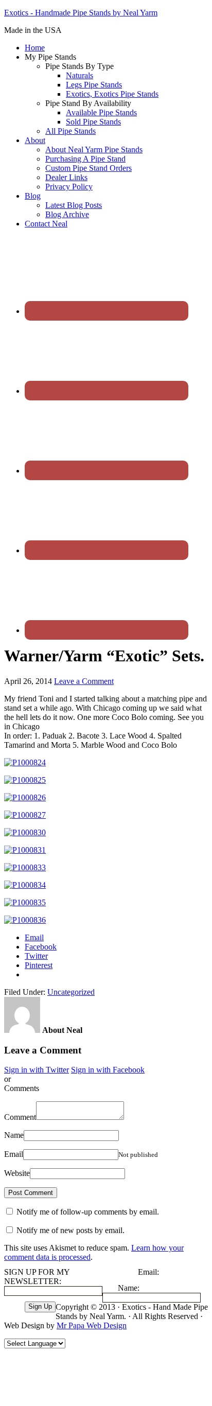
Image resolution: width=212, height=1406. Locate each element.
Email (13, 1154)
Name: (128, 1288)
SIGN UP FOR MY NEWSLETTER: (36, 1277)
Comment (20, 1117)
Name (14, 1135)
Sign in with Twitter (36, 1069)
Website (17, 1173)
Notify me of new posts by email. (70, 1230)
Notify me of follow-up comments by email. (87, 1211)
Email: (148, 1272)
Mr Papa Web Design (92, 1325)
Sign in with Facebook (108, 1069)
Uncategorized (71, 992)
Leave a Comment (84, 681)
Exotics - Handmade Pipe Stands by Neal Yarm (80, 12)
